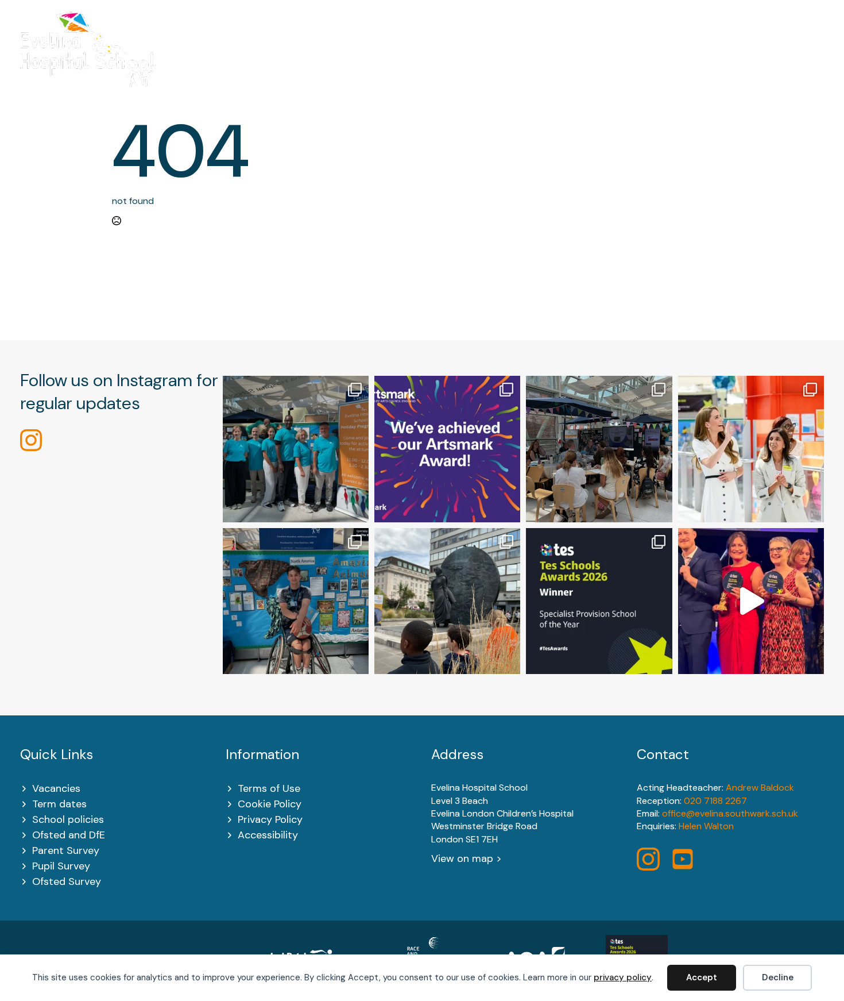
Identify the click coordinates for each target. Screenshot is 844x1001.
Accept (701, 977)
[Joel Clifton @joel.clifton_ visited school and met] (296, 601)
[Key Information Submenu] (427, 64)
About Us (290, 64)
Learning (476, 64)
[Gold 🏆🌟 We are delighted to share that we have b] (447, 449)
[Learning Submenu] (502, 64)
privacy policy (623, 977)
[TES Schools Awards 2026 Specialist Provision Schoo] (599, 601)
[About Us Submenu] (318, 64)
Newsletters (716, 64)
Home (230, 64)
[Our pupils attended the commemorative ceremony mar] (447, 601)
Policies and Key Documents (597, 64)
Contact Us (796, 64)
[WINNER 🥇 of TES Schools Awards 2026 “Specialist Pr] (751, 601)
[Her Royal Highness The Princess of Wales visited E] (751, 449)
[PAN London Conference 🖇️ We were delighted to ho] (599, 449)
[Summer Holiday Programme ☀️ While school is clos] (296, 449)
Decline (777, 977)
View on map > (466, 858)
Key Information (384, 64)
